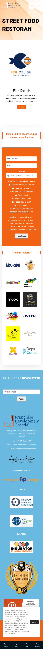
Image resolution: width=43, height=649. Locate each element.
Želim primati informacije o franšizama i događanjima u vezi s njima (21, 208)
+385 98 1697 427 (23, 441)
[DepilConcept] (30, 350)
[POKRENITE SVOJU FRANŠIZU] (11, 5)
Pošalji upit (21, 236)
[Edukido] (13, 265)
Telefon (21, 171)
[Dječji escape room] (13, 333)
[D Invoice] (30, 316)
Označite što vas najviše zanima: (22, 181)
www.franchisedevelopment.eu (23, 448)
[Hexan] (30, 299)
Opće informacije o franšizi (23, 185)
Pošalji (21, 399)
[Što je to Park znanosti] (30, 282)
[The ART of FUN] (13, 316)
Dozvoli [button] (34, 622)
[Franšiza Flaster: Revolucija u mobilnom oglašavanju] (13, 350)
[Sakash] (30, 265)
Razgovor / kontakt (23, 202)
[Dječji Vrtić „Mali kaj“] (13, 282)
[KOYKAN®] (30, 333)
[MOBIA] (13, 299)
